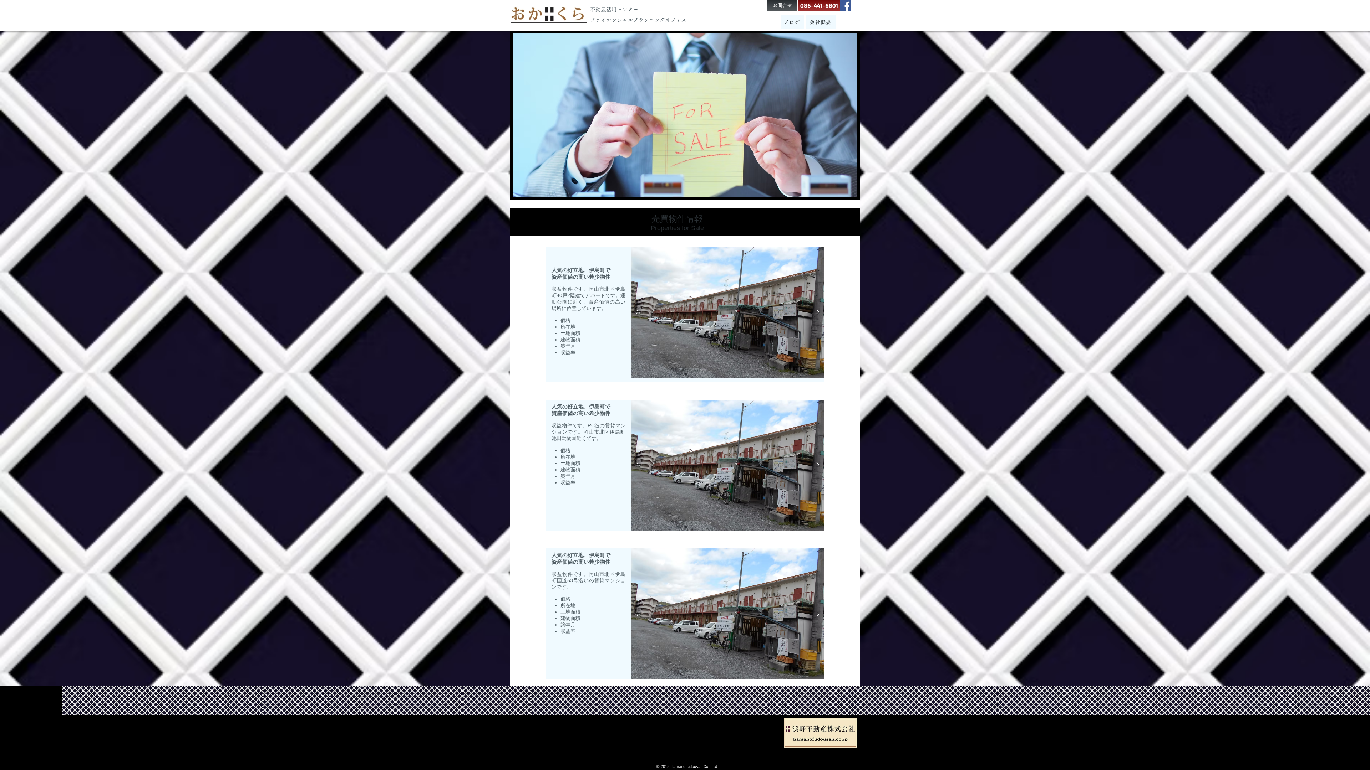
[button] (727, 312)
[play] (807, 252)
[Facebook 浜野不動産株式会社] (845, 5)
